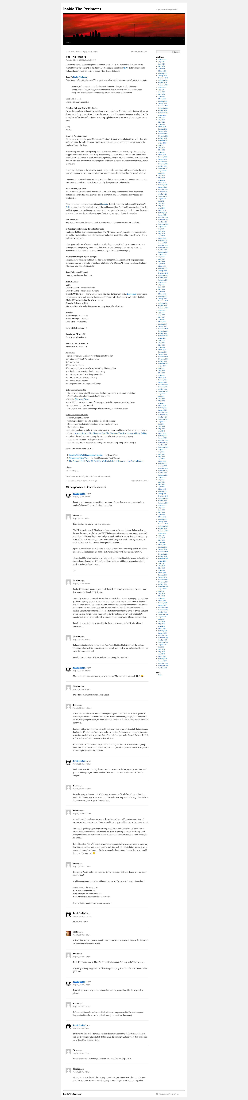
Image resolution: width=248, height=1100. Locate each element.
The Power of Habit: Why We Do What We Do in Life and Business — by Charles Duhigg (106, 461)
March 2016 (162, 350)
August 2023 (162, 143)
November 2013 (163, 415)
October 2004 (162, 668)
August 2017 (162, 310)
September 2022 (163, 168)
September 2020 (163, 224)
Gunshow (104, 204)
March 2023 (162, 154)
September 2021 (163, 196)
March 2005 (162, 656)
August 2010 (162, 505)
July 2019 (161, 257)
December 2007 (163, 579)
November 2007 (163, 582)
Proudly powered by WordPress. (169, 1094)
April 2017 (161, 319)
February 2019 (162, 268)
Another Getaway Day (140, 51)
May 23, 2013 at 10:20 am (82, 708)
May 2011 (161, 484)
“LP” (125, 67)
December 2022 (163, 161)
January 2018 (162, 298)
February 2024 (162, 129)
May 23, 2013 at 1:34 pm (81, 956)
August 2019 (162, 254)
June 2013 (161, 426)
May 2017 (161, 317)
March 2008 (162, 572)
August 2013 (162, 422)
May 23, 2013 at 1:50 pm (81, 1006)
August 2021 (162, 199)
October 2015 (162, 361)
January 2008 (162, 577)
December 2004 (163, 663)
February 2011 (162, 491)
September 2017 (163, 308)
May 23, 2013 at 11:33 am (82, 866)
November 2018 (163, 275)
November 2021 (163, 192)
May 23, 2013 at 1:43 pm (81, 984)
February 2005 (162, 658)
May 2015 (161, 373)
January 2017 (162, 326)
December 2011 (163, 468)
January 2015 (162, 382)
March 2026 (162, 71)
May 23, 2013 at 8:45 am (81, 496)
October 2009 (162, 528)
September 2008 (163, 559)
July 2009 (161, 535)
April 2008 (161, 570)
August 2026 (162, 59)
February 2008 (162, 575)
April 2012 (161, 459)
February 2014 (162, 408)
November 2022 (163, 164)
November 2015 (163, 359)
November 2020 (163, 219)
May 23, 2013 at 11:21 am (82, 814)
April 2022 (161, 180)
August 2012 (162, 449)
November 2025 (163, 80)
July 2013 (161, 424)
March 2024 (162, 127)
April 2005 (161, 654)
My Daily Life (87, 476)
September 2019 (163, 252)
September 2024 (163, 113)
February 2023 (162, 157)
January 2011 (162, 494)
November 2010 (163, 498)
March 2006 (162, 628)
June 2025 (161, 92)
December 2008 (163, 552)
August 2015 (162, 366)
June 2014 (161, 398)
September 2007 (163, 586)
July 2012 (161, 452)
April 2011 (161, 487)
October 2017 (162, 305)
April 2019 (161, 264)
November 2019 (163, 247)
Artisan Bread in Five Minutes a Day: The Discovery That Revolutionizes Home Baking (111, 433)
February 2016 (162, 352)
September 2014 (163, 391)
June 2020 (161, 231)
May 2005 (161, 651)
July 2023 (161, 145)
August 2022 (162, 171)
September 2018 (163, 280)
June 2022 (161, 175)
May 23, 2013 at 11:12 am (82, 789)
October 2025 (162, 82)
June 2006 (161, 621)
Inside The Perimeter (82, 8)
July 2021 (161, 201)
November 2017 (163, 303)
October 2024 (162, 110)
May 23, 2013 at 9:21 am (81, 518)
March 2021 (162, 210)
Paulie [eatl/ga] (90, 60)
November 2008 (163, 554)
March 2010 (162, 517)
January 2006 (162, 633)
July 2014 (161, 396)
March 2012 (162, 461)
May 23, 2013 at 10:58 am (82, 764)
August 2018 (162, 282)
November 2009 (163, 526)
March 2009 (162, 545)
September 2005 (163, 642)
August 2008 (162, 561)
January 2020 (162, 243)
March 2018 (162, 294)
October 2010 (162, 500)
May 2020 (161, 233)
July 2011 (161, 480)
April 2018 (161, 291)
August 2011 (162, 477)
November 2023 (163, 136)
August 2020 (162, 226)
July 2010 (161, 507)
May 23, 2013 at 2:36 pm (81, 1053)
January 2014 (162, 410)
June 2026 (161, 64)
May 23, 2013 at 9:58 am (81, 689)
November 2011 (163, 470)
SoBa (68, 207)
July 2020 (161, 229)
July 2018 (161, 284)
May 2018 (161, 289)
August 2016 (162, 338)
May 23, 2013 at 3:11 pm (81, 1072)
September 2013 (163, 419)
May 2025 (161, 94)
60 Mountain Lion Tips (78, 458)
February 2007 (162, 603)
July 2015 (161, 368)
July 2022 (161, 173)
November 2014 (163, 387)
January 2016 (162, 354)
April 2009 (161, 542)
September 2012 (163, 447)
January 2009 (162, 549)
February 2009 (162, 547)
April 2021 (161, 208)
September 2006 (163, 614)
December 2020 (163, 217)
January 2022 (162, 187)
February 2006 (162, 631)
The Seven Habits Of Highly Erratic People (82, 51)
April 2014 (161, 403)
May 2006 (161, 624)
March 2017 (162, 322)
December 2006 (163, 607)
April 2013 (161, 431)
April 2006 (161, 626)
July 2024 (161, 117)
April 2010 (161, 514)
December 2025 (163, 78)
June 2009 (161, 538)
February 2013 (162, 435)
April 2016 (161, 347)
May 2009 (161, 540)
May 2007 (161, 596)
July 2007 (161, 591)
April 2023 (161, 152)
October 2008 (162, 556)
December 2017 (163, 301)
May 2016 (161, 345)
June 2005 (161, 649)
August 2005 (162, 644)
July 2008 (161, 563)
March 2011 (162, 489)
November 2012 (163, 442)
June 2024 (161, 120)
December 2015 (163, 356)
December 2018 (163, 273)
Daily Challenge (80, 76)
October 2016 (162, 333)
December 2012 (163, 440)
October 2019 (162, 250)
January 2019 (162, 271)
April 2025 (161, 96)
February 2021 (162, 212)
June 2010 (161, 510)
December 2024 (163, 106)
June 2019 (161, 259)
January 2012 (162, 466)
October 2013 (162, 417)
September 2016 (163, 336)
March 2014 (162, 405)
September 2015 (163, 363)
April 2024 (161, 124)
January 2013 (162, 438)
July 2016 (161, 340)
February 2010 (162, 519)
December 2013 (163, 412)
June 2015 (161, 370)
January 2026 (162, 75)
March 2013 (162, 433)
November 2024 (163, 108)
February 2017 (162, 324)
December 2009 (163, 524)
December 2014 (163, 384)
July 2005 (161, 647)
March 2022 (162, 182)
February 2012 (162, 463)
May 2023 (161, 150)
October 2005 (162, 640)
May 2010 (161, 512)
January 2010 (162, 521)
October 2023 (162, 138)
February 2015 (162, 380)
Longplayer (131, 293)
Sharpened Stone (82, 399)
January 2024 (162, 131)
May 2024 (161, 122)
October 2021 (162, 194)
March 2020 (162, 238)
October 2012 (162, 445)
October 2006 (162, 612)
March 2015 (162, 377)
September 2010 (163, 503)
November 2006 (163, 610)
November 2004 (163, 665)
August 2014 (162, 394)
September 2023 (163, 140)
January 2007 (162, 605)
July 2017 (161, 312)
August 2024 (162, 115)
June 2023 (161, 147)
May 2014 (161, 401)
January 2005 (162, 661)
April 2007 (161, 598)
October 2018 (162, 278)
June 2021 (161, 203)
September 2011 (163, 475)
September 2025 (163, 85)
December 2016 (163, 329)
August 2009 (162, 533)
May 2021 (161, 206)
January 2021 (162, 215)
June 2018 (161, 287)
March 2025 (162, 99)
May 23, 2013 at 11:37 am (82, 916)
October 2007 (162, 584)
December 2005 (163, 635)
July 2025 (161, 89)
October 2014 (162, 389)
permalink (106, 476)
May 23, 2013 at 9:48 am (81, 639)
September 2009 (163, 531)
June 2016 (161, 343)
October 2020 (162, 222)
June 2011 (161, 482)
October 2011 (162, 473)
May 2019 (161, 261)
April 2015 (161, 375)
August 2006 (162, 617)
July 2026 (161, 62)
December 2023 (163, 134)
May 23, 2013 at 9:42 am (81, 583)
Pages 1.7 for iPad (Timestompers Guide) (86, 454)
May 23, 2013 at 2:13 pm (81, 1028)
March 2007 (162, 600)
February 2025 (162, 101)
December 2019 (163, 245)
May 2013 (161, 428)
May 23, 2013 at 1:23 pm (81, 935)
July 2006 (161, 619)
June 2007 (161, 593)
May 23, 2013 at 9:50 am (81, 670)
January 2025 (162, 103)
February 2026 (162, 73)
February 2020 (162, 240)
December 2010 (163, 496)
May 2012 (161, 456)
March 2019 (162, 266)
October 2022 (162, 166)
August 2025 (162, 87)
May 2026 (161, 66)
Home (68, 42)
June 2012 (161, 454)
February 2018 (162, 296)
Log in (160, 675)
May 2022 (161, 178)
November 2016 (163, 331)
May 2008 (161, 568)
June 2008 (161, 566)
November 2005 (163, 638)
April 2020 (161, 236)
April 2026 (161, 68)
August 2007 (162, 589)
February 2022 (162, 185)
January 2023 (162, 159)
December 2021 (163, 189)
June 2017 (161, 315)
